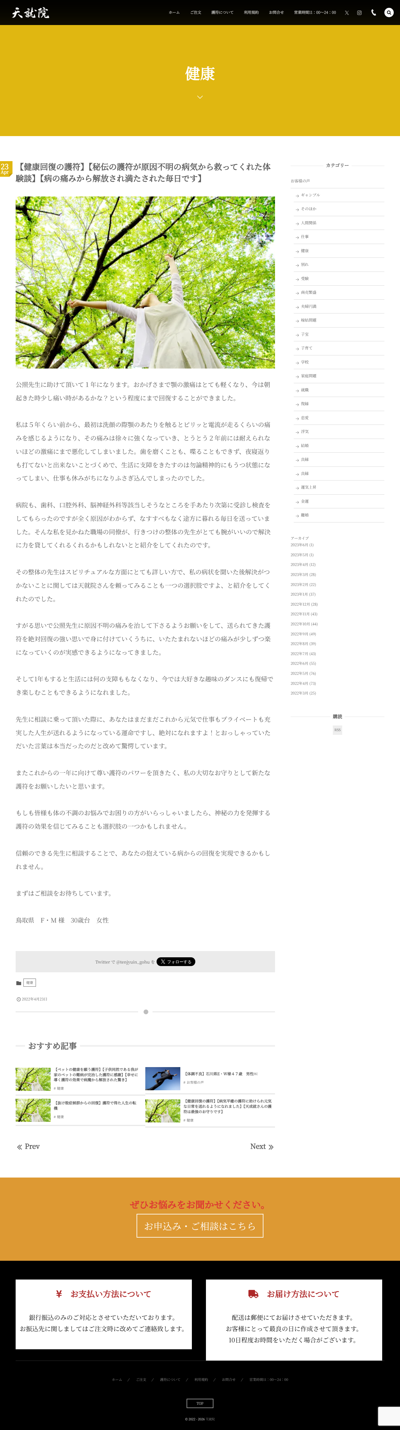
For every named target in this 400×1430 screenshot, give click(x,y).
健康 (29, 982)
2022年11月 (300, 614)
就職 (305, 390)
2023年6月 (299, 544)
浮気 (305, 431)
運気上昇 (309, 487)
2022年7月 (299, 653)
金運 (305, 501)
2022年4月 (299, 683)
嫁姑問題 (309, 320)
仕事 (305, 236)
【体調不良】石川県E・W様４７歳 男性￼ (220, 1073)
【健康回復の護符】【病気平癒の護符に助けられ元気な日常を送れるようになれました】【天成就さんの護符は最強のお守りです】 (227, 1106)
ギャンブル (310, 195)
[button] (389, 12)
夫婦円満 (309, 306)
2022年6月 (299, 663)
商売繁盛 (309, 292)
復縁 (305, 403)
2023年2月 (299, 584)
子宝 (305, 334)
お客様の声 (195, 1082)
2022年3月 (299, 693)
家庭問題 (309, 376)
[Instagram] (359, 12)
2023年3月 (299, 574)
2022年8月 (299, 643)
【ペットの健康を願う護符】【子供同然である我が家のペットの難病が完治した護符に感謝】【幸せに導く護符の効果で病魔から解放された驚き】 (96, 1075)
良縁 (305, 459)
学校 (305, 362)
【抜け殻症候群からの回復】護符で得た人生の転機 (95, 1105)
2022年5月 (299, 673)
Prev (32, 1146)
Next (258, 1146)
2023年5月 (299, 554)
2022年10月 (300, 624)
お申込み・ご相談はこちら (200, 1226)
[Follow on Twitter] (347, 12)
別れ (305, 264)
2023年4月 (299, 564)
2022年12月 (300, 604)
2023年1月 (299, 594)
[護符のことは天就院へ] (29, 12)
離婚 (305, 515)
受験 (305, 278)
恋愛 (305, 417)
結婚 (305, 445)
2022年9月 (299, 634)
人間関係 (309, 223)
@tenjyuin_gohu (133, 962)
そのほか (309, 208)
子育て (306, 348)
